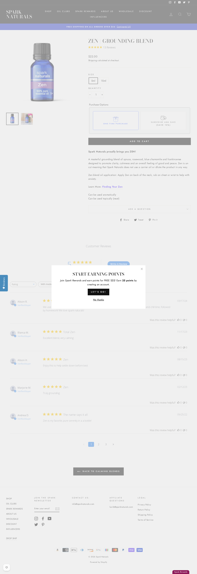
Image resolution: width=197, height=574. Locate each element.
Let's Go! (98, 291)
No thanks (98, 299)
